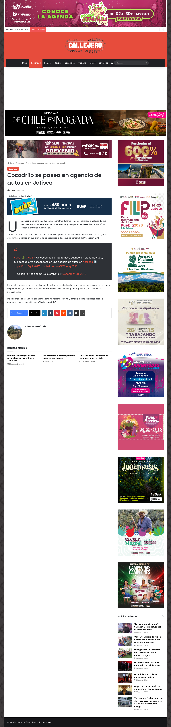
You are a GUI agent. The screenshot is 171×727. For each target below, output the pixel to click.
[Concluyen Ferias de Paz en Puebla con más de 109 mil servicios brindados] (125, 641)
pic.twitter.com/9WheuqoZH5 (59, 266)
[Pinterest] (57, 313)
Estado (47, 63)
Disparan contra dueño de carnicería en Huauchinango (148, 687)
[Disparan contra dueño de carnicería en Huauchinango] (125, 690)
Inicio (24, 63)
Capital (58, 63)
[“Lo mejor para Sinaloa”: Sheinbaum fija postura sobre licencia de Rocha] (125, 628)
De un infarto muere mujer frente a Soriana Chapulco (59, 357)
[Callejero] (85, 46)
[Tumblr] (50, 313)
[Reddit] (63, 313)
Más (92, 63)
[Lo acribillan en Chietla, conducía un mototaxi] (125, 678)
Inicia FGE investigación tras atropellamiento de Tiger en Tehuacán (21, 358)
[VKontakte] (70, 313)
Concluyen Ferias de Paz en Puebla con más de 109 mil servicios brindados (147, 640)
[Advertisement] (85, 88)
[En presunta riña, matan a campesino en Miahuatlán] (125, 666)
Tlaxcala (82, 63)
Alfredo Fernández (16, 190)
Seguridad (36, 63)
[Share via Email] (76, 313)
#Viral (17, 257)
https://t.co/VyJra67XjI (27, 266)
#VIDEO (30, 257)
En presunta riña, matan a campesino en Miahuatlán (147, 664)
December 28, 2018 (74, 273)
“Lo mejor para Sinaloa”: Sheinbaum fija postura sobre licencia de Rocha (149, 627)
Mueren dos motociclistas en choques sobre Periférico (93, 357)
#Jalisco (88, 261)
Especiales (70, 63)
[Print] (82, 313)
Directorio (103, 63)
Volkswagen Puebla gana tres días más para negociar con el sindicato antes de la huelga (149, 702)
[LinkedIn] (44, 313)
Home (11, 163)
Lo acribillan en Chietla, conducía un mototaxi (145, 676)
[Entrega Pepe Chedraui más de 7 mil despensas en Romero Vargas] (125, 653)
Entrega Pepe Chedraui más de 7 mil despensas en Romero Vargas (75, 29)
